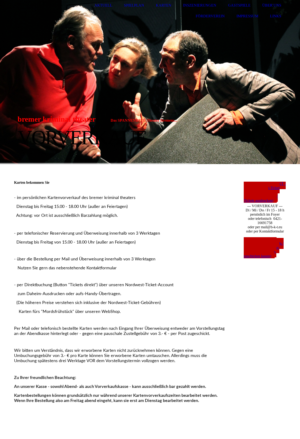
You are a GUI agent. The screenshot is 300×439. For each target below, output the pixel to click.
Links (275, 16)
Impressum (247, 16)
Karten (163, 5)
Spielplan (134, 5)
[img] (31, 11)
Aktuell (103, 5)
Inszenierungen (199, 5)
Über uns (271, 5)
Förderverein (210, 16)
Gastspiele (239, 5)
